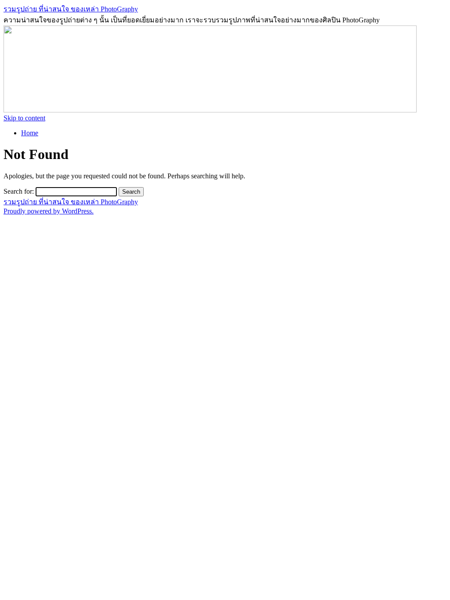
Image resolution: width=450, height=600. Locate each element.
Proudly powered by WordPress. (49, 211)
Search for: (19, 191)
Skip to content (24, 118)
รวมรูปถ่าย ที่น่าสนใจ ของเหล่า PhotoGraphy (71, 9)
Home (29, 133)
